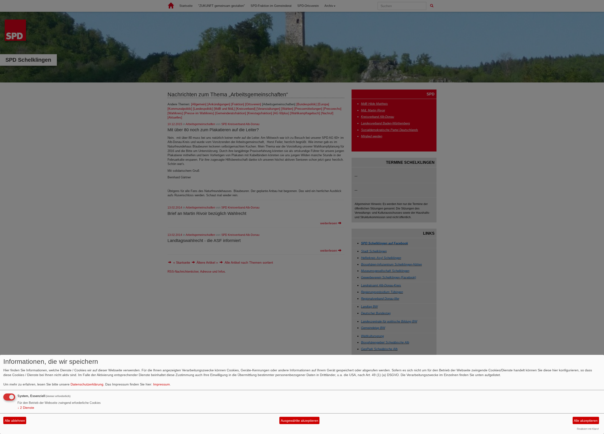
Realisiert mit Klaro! (588, 428)
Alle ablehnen (15, 420)
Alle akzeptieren (586, 420)
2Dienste (25, 407)
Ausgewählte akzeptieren (299, 420)
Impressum (161, 384)
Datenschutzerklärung (87, 384)
